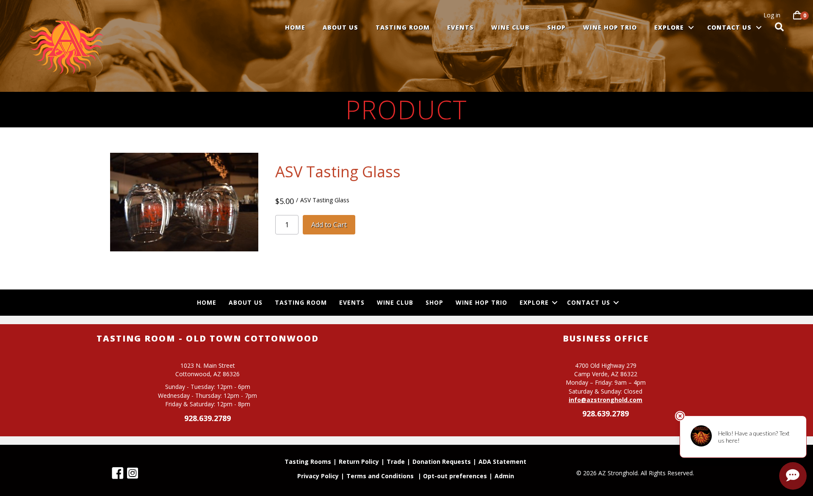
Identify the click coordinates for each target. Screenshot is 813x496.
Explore (669, 27)
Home (295, 27)
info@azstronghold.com (605, 400)
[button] (691, 27)
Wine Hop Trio (610, 27)
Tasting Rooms (308, 462)
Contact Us (729, 27)
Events (460, 27)
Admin (504, 476)
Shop (556, 27)
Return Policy (359, 462)
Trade (396, 462)
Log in (771, 15)
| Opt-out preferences (452, 476)
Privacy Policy (318, 476)
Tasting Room (403, 27)
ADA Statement (502, 462)
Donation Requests (441, 462)
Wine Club (510, 27)
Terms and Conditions (380, 476)
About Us (340, 27)
